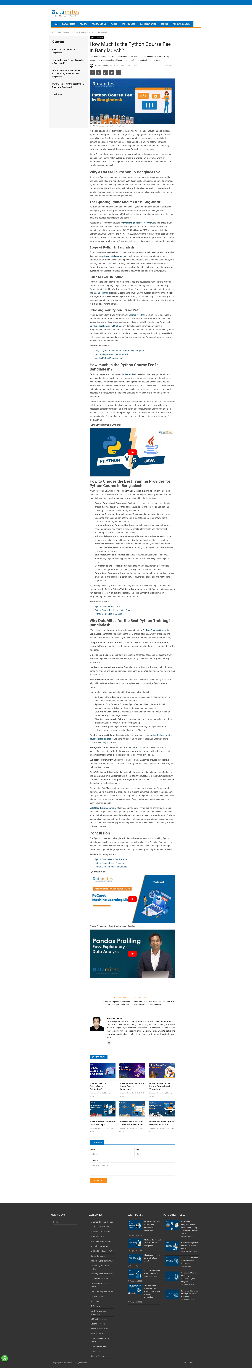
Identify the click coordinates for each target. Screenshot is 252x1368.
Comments (97, 1142)
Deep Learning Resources (102, 1291)
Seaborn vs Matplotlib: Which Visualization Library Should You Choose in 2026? (189, 1229)
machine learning (102, 293)
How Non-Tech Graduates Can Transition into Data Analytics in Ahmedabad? (154, 1003)
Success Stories (148, 24)
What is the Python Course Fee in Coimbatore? (99, 1086)
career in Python (137, 315)
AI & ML (83, 24)
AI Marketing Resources (101, 1241)
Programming (99, 24)
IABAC (135, 747)
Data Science (68, 24)
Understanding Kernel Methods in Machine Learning (189, 1247)
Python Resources (63, 32)
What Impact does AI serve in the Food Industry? (152, 1258)
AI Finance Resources (100, 1226)
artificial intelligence (112, 256)
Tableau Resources (99, 1356)
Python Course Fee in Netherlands (111, 867)
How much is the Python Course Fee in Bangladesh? (68, 61)
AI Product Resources (100, 1246)
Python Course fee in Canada (108, 614)
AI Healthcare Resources (101, 1231)
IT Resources (128, 24)
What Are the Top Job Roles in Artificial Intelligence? (152, 1243)
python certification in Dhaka (105, 326)
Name (92, 1149)
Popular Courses (181, 24)
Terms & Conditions (191, 1362)
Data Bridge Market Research (137, 223)
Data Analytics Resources (102, 1261)
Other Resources (98, 1324)
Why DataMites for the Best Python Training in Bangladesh (68, 85)
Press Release (97, 1333)
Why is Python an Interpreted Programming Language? (120, 351)
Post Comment (98, 1180)
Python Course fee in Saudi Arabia (111, 859)
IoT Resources (97, 1296)
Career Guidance (98, 1256)
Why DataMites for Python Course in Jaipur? (102, 1123)
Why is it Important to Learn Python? (111, 354)
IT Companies (97, 1301)
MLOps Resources (98, 1319)
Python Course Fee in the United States (113, 610)
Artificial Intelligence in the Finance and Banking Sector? (152, 1273)
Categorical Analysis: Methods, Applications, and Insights (189, 1278)
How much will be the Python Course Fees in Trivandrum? (160, 1086)
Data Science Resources (101, 1278)
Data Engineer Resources (102, 1273)
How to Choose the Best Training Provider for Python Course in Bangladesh (67, 73)
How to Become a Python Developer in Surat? (161, 1123)
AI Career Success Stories (102, 1222)
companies (103, 214)
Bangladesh (130, 374)
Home (56, 24)
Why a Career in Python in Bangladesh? (68, 51)
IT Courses (95, 1306)
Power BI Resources (99, 1328)
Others (164, 24)
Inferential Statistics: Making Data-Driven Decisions (189, 1295)
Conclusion (57, 94)
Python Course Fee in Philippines (110, 863)
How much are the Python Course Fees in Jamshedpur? (131, 1086)
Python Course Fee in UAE (107, 606)
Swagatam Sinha (101, 65)
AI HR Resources (98, 1236)
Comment (94, 1160)
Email (136, 1149)
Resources (95, 1351)
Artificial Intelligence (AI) (101, 1251)
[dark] (199, 2)
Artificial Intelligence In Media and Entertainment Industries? (115, 1003)
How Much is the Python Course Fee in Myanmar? (131, 1123)
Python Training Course (155, 630)
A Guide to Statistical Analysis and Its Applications (189, 1262)
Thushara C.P (94, 1093)
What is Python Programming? (109, 358)
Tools (114, 24)
